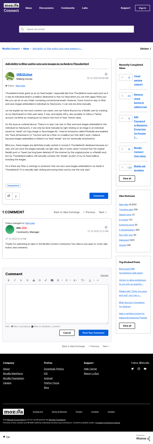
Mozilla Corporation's (16, 420)
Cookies (95, 412)
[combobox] (76, 29)
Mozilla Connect (11, 8)
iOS (46, 373)
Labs (85, 7)
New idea (20, 85)
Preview (104, 276)
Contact (111, 412)
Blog (46, 387)
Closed (122, 245)
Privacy (79, 412)
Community (68, 7)
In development (127, 230)
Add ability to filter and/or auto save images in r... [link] (57, 48)
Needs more (125, 214)
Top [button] (8, 436)
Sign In (142, 8)
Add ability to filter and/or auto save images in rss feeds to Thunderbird (47, 63)
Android (48, 378)
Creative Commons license (108, 423)
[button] (8, 196)
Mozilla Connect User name (140, 152)
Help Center (90, 368)
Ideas (28, 7)
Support (125, 7)
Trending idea (126, 209)
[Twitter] (132, 368)
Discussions (46, 7)
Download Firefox (54, 368)
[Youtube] (145, 368)
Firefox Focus (51, 382)
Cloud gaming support (138, 80)
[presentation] (9, 280)
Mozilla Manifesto (13, 373)
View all (127, 178)
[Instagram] (138, 368)
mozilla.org (38, 412)
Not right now (126, 235)
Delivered (124, 240)
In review (123, 219)
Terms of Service (59, 412)
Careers (7, 382)
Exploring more (126, 224)
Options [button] (144, 48)
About (6, 368)
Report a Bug (91, 373)
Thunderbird (13, 186)
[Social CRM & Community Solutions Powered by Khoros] (143, 437)
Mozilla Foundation (13, 378)
